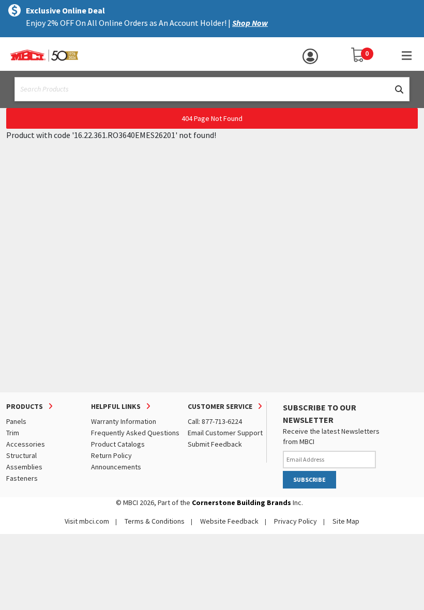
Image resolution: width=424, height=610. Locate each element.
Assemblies (24, 466)
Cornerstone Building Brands (241, 502)
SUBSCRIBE (309, 479)
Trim (12, 432)
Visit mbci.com (87, 521)
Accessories (25, 444)
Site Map (345, 521)
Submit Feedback (215, 444)
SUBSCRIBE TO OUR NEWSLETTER (319, 413)
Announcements (116, 466)
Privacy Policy (295, 521)
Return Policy (111, 455)
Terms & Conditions (155, 521)
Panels (16, 421)
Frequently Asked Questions (135, 432)
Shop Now (250, 23)
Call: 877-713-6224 (215, 421)
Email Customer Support (225, 432)
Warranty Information (123, 421)
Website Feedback (229, 521)
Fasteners (22, 478)
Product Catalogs (118, 444)
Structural (21, 455)
